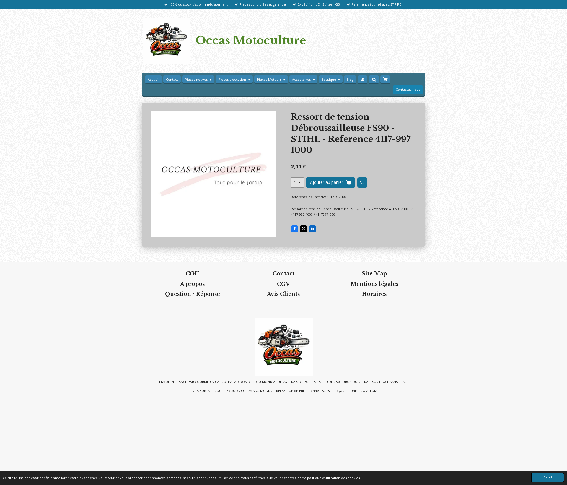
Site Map (374, 273)
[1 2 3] (297, 182)
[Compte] (362, 79)
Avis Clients (283, 294)
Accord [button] (547, 477)
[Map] (283, 432)
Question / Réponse (192, 294)
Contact (283, 273)
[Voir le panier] (385, 79)
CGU (192, 273)
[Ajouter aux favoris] (362, 182)
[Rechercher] (374, 79)
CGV (283, 284)
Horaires (374, 294)
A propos (192, 284)
